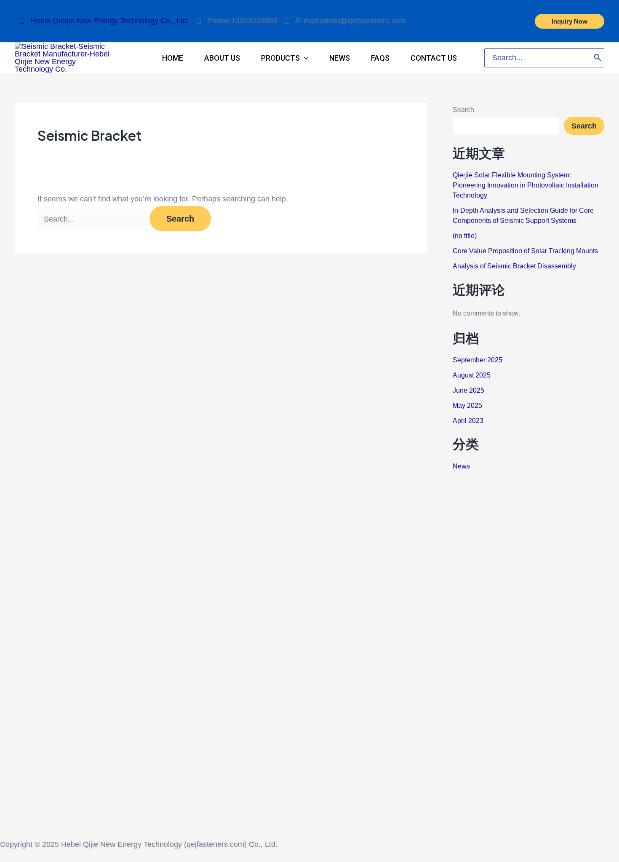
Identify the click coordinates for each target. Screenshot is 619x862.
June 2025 (468, 390)
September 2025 (477, 360)
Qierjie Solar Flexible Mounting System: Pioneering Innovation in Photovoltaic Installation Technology (525, 185)
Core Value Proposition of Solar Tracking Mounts (525, 250)
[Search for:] (93, 219)
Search (463, 109)
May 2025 (467, 405)
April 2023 (468, 420)
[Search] (597, 58)
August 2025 (472, 375)
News (461, 466)
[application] (304, 58)
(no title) (465, 235)
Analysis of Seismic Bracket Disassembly (514, 266)
